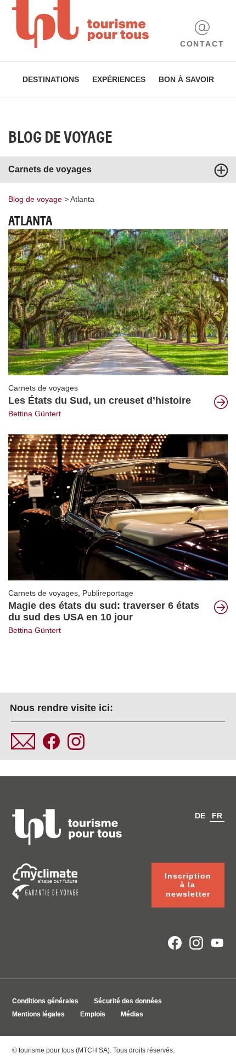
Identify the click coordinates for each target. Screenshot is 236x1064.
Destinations (51, 79)
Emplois (92, 1014)
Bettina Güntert (34, 413)
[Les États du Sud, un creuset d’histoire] (118, 301)
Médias (132, 1014)
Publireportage (107, 593)
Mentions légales (38, 1014)
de (200, 815)
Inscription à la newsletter (188, 885)
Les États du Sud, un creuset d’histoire (99, 400)
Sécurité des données (128, 1001)
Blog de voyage (60, 137)
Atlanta (82, 199)
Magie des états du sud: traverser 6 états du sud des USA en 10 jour (103, 611)
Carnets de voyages (43, 387)
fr (217, 815)
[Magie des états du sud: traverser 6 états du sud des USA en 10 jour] (118, 506)
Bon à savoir (186, 79)
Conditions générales (45, 1001)
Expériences (118, 79)
